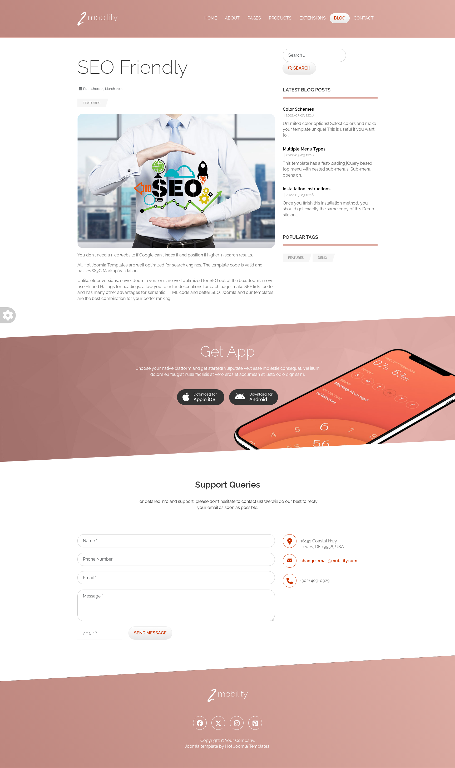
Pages (254, 18)
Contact (364, 18)
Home (210, 18)
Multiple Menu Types (304, 149)
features (91, 103)
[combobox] (314, 55)
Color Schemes (298, 109)
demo (322, 258)
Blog (339, 18)
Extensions (312, 18)
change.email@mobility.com (328, 560)
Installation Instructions (306, 188)
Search (301, 68)
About (232, 18)
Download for (205, 397)
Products (280, 18)
